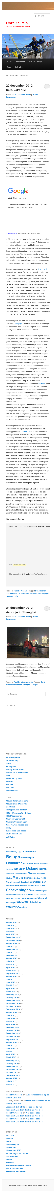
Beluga (13, 857)
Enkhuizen (14, 862)
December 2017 (13, 949)
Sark (8, 775)
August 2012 (11, 1078)
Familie (17, 590)
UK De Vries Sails (14, 833)
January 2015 (12, 997)
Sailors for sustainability (17, 772)
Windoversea (12, 790)
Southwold (11, 894)
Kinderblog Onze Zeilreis (17, 1153)
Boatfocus (10, 806)
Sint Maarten (36, 891)
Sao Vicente (40, 885)
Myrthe (18, 877)
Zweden (22, 907)
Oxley (8, 827)
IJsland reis (11, 1147)
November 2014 (13, 1003)
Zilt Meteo (10, 836)
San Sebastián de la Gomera (16, 885)
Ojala (8, 763)
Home (9, 61)
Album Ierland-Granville (16, 803)
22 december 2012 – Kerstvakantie (20, 87)
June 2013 (10, 1048)
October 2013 (12, 1036)
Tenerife (29, 894)
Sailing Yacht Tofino (15, 769)
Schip (9, 67)
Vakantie (24, 590)
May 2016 (10, 964)
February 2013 (12, 1060)
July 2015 (10, 979)
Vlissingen (11, 902)
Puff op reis (11, 766)
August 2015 (11, 976)
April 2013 (10, 1054)
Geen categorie (12, 1144)
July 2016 (10, 961)
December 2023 (13, 937)
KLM (18, 593)
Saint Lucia (25, 882)
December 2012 (13, 1066)
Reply (34, 684)
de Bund (41, 383)
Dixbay (23, 858)
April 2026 (10, 934)
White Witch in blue (29, 902)
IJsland (32, 868)
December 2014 (13, 1000)
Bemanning (20, 61)
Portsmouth (15, 882)
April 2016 (10, 967)
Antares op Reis (13, 757)
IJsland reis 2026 (13, 1150)
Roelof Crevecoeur (14, 1094)
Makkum (24, 873)
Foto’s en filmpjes (36, 61)
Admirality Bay (11, 852)
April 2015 (10, 988)
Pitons (8, 882)
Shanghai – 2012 (12, 233)
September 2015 (13, 973)
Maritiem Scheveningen (16, 821)
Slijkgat (44, 891)
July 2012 (10, 1081)
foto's (23, 682)
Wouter (11, 906)
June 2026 (10, 928)
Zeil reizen (19, 67)
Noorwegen (29, 877)
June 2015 (10, 982)
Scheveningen (18, 889)
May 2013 (10, 1051)
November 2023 (13, 940)
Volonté (9, 784)
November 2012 (13, 1069)
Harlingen (9, 869)
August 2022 (11, 943)
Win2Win (10, 787)
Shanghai (25, 593)
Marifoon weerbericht (15, 818)
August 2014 (11, 1012)
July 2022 (10, 946)
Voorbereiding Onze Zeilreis (18, 1165)
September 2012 (13, 1075)
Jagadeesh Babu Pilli (15, 1106)
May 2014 (10, 1021)
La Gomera (10, 873)
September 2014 (13, 1009)
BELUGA (10, 1135)
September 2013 (13, 1039)
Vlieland (42, 898)
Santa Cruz (32, 885)
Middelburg (41, 873)
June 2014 (10, 1018)
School (9, 1159)
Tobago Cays (20, 898)
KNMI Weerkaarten (14, 815)
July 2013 (10, 1045)
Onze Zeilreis (17, 22)
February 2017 (12, 955)
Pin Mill (43, 878)
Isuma (43, 869)
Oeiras (37, 878)
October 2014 (12, 1006)
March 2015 (11, 991)
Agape (20, 852)
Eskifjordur (28, 863)
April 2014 (10, 1024)
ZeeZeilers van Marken (16, 1171)
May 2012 (10, 1084)
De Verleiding (12, 760)
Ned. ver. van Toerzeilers (17, 824)
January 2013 (12, 1063)
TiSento (9, 781)
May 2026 (10, 931)
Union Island (31, 898)
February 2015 (12, 994)
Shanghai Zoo (43, 269)
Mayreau (32, 873)
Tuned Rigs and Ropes (16, 830)
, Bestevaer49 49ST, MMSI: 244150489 (28, 1185)
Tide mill (10, 898)
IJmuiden (19, 869)
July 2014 (10, 1015)
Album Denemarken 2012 (17, 800)
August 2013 (11, 1042)
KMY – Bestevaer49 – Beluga (18, 812)
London (18, 873)
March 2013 (11, 1057)
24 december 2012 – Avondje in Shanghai (21, 609)
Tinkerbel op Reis (14, 778)
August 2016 (11, 958)
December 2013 (13, 1033)
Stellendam (21, 895)
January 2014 (12, 1030)
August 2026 (11, 922)
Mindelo (9, 878)
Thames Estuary (40, 895)
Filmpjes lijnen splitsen (16, 809)
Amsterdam (29, 851)
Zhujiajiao (19, 323)
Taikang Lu (25, 431)
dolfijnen (30, 857)
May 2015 (10, 985)
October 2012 (12, 1072)
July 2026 (10, 925)
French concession (14, 684)
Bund (37, 590)
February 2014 (12, 1027)
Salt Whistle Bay (38, 881)
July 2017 (10, 952)
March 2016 (11, 970)
